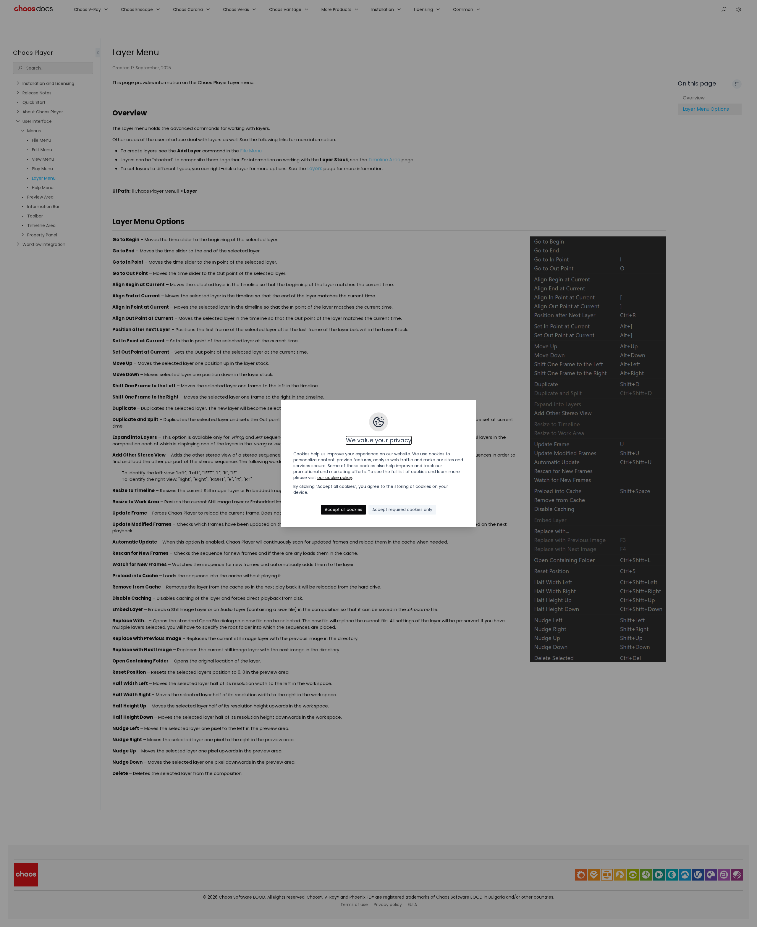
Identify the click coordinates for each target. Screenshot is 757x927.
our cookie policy (334, 478)
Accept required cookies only (402, 509)
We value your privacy (378, 440)
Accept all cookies (343, 509)
